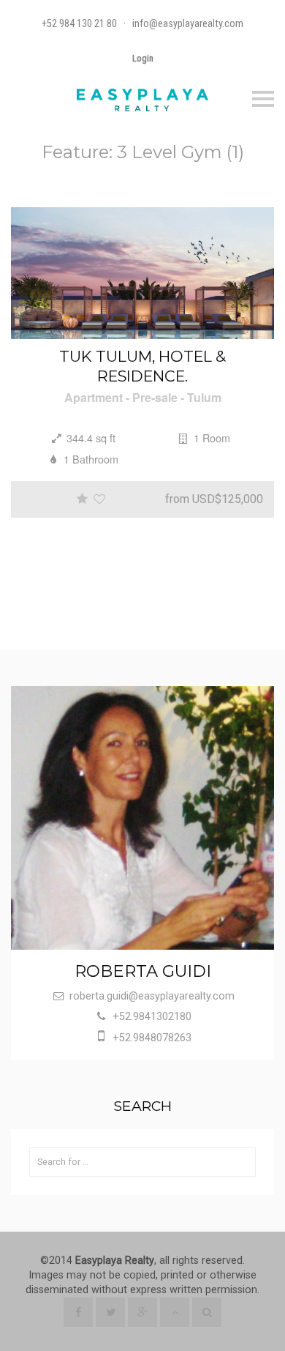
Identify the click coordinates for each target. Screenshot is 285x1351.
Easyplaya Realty (114, 1260)
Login (142, 58)
